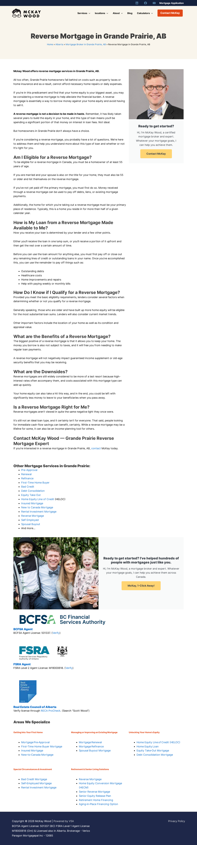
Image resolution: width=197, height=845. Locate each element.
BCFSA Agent (23, 629)
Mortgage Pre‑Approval (35, 742)
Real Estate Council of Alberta (34, 707)
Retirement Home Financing (96, 800)
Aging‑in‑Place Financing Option (98, 804)
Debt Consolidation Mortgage (155, 754)
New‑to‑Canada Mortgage (37, 754)
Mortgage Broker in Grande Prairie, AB (86, 44)
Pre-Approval (29, 470)
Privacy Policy (176, 821)
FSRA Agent (22, 664)
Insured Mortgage (32, 503)
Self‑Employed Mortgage (36, 783)
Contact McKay (156, 153)
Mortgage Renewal (90, 742)
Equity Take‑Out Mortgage (153, 750)
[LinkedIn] (136, 3)
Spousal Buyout (30, 524)
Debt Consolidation (33, 490)
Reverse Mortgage (32, 515)
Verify (56, 632)
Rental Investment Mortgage (38, 511)
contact (96, 448)
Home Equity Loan (148, 746)
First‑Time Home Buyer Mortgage (41, 746)
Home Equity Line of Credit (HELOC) (158, 742)
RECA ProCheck (50, 710)
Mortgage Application (171, 3)
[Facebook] (145, 3)
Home (50, 44)
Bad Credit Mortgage (34, 779)
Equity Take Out (31, 494)
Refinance (27, 478)
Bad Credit (27, 486)
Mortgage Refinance (91, 746)
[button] (170, 13)
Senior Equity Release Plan (95, 795)
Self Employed (30, 519)
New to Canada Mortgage (37, 507)
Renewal (26, 474)
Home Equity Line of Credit (37, 499)
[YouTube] (154, 3)
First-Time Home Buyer (35, 482)
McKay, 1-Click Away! (141, 585)
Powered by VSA (64, 821)
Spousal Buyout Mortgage (95, 750)
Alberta (59, 44)
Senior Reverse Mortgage (94, 791)
